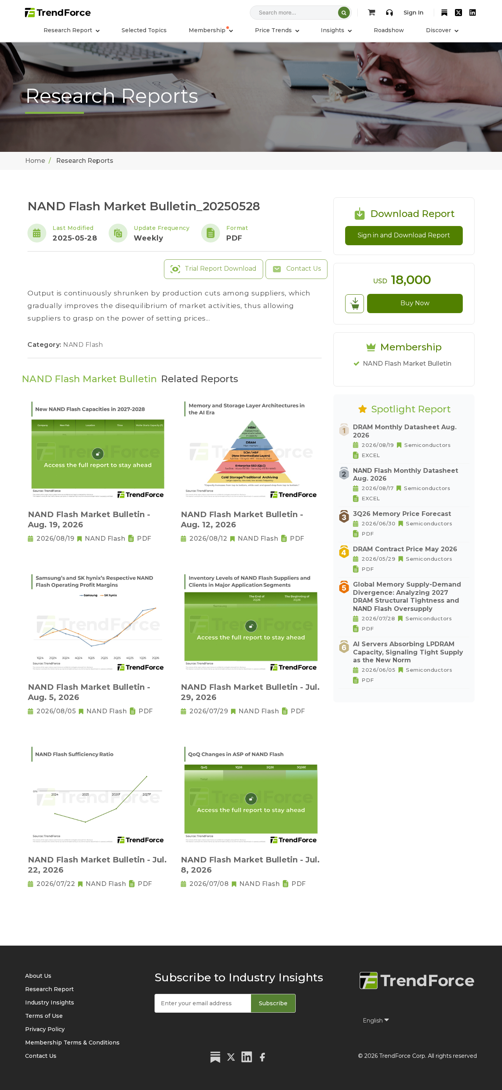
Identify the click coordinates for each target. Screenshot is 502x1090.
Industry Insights (49, 1002)
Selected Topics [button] (144, 30)
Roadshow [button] (389, 30)
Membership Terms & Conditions (72, 1042)
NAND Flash (83, 344)
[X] (458, 12)
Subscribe (273, 1003)
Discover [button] (439, 30)
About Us (38, 975)
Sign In (414, 12)
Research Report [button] (69, 30)
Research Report (49, 989)
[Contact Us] (389, 12)
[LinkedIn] (472, 12)
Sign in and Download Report (404, 235)
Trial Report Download (219, 268)
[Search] (344, 12)
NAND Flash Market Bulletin (407, 363)
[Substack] (444, 12)
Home (35, 160)
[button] (211, 30)
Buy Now (414, 303)
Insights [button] (333, 30)
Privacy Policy (45, 1029)
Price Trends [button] (274, 30)
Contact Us (303, 268)
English (373, 1020)
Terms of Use (44, 1015)
